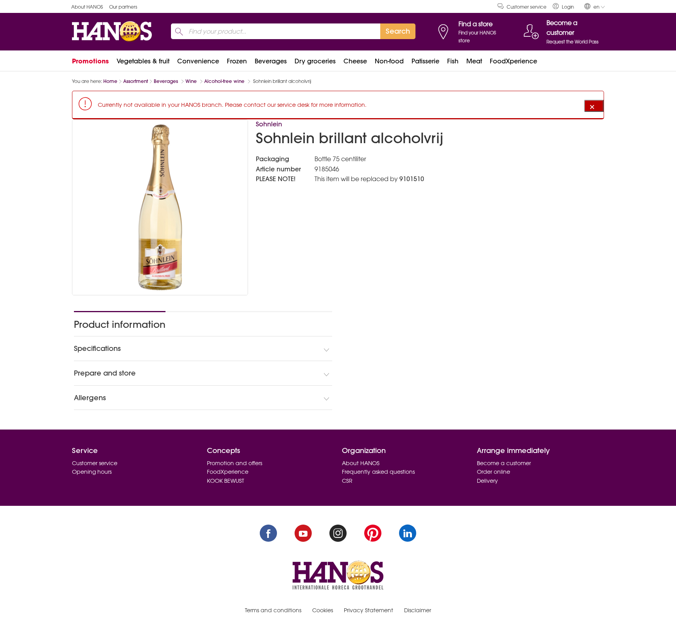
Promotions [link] (90, 61)
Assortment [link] (135, 81)
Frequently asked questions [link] (378, 472)
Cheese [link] (355, 61)
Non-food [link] (389, 61)
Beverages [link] (271, 61)
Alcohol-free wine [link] (225, 81)
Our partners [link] (123, 7)
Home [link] (110, 81)
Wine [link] (191, 81)
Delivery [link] (487, 481)
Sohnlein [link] (269, 124)
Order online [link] (493, 472)
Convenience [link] (198, 61)
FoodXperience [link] (513, 61)
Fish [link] (452, 61)
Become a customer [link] (504, 463)
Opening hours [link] (91, 472)
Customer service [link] (527, 7)
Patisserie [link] (425, 61)
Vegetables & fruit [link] (143, 61)
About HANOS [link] (87, 7)
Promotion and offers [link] (234, 463)
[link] (563, 6)
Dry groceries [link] (315, 61)
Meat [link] (474, 61)
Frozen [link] (237, 61)
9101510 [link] (411, 178)
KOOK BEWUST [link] (225, 481)
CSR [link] (347, 481)
